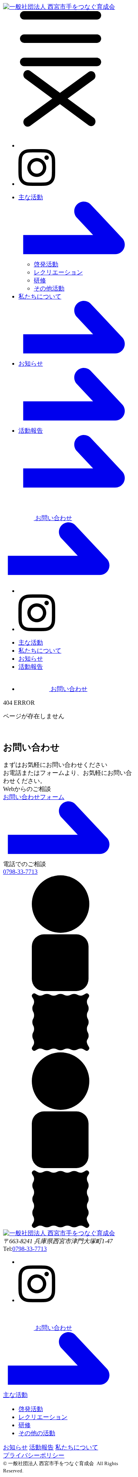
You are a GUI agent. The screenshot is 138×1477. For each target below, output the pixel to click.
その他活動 (49, 288)
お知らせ (30, 658)
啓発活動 (46, 264)
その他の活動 (36, 1433)
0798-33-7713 (29, 1249)
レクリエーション (58, 272)
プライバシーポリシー (33, 1455)
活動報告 (30, 666)
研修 (40, 280)
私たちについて (39, 650)
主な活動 (30, 642)
